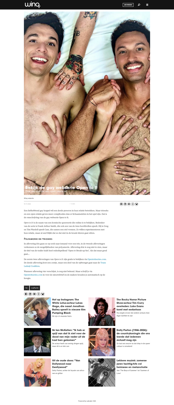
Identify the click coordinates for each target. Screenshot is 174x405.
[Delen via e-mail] (129, 204)
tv (27, 288)
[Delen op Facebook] (121, 204)
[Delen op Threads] (132, 204)
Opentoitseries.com (96, 259)
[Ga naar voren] (32, 5)
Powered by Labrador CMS (87, 401)
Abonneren (128, 5)
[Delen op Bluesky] (136, 204)
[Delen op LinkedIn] (125, 204)
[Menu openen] (147, 5)
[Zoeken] (139, 5)
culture (34, 288)
